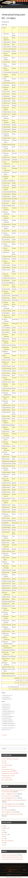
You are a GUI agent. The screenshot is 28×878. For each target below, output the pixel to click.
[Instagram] (27, 1)
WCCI (3, 836)
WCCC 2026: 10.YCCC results (8, 796)
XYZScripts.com (19, 877)
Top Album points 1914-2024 (10, 773)
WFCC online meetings (7, 840)
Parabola (14, 874)
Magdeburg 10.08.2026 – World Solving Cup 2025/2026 (14, 800)
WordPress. (19, 874)
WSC (3, 842)
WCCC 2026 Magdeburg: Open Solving (10, 804)
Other (3, 832)
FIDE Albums (4, 828)
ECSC (3, 826)
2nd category (4, 735)
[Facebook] (22, 1)
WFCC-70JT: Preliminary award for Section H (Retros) (13, 806)
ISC (2, 830)
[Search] (25, 749)
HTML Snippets (8, 877)
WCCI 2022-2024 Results (7, 765)
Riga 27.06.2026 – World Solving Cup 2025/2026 (12, 814)
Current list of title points (9, 771)
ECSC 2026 (4, 761)
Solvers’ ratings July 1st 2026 (8, 812)
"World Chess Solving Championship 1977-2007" (12, 857)
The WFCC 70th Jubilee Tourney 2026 (10, 759)
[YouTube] (18, 1)
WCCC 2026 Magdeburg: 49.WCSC (9, 798)
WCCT (3, 838)
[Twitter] (20, 1)
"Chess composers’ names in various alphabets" (12, 859)
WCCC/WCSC (4, 834)
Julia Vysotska (12, 869)
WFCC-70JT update (6, 810)
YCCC (3, 845)
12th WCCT (4, 767)
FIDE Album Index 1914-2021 (8, 775)
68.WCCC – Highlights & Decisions (9, 793)
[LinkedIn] (24, 1)
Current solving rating (6, 777)
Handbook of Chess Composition (9, 855)
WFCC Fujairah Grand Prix (7, 779)
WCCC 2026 (4, 763)
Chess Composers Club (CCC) (8, 769)
